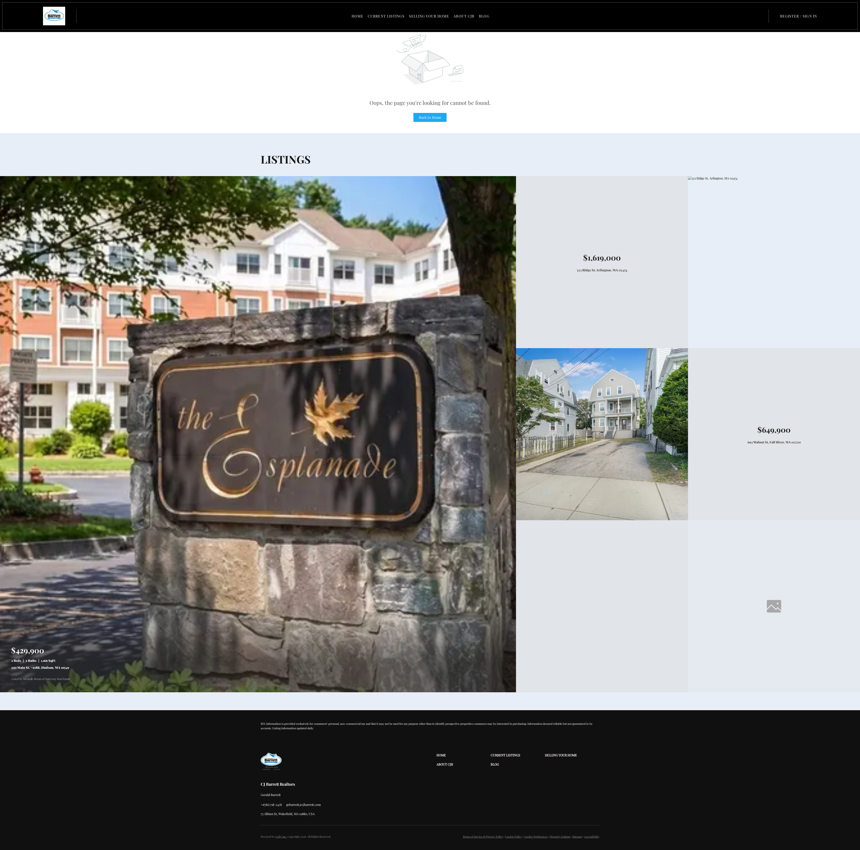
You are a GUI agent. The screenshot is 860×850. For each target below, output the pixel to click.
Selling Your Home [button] (429, 16)
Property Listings (560, 836)
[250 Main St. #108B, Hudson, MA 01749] (258, 691)
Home (357, 16)
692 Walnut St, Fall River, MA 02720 (774, 442)
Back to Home (430, 117)
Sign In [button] (810, 16)
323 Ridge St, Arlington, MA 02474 (602, 270)
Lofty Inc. (281, 836)
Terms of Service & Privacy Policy (483, 836)
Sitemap (577, 836)
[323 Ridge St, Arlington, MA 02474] (712, 178)
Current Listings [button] (386, 16)
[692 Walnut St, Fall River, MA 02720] (602, 519)
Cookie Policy (513, 836)
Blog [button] (484, 16)
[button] (54, 16)
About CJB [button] (464, 16)
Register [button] (789, 16)
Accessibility (591, 836)
